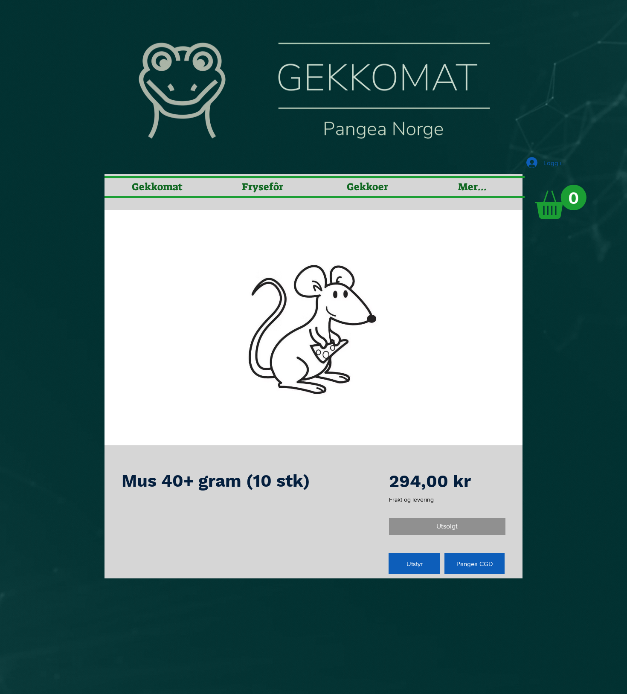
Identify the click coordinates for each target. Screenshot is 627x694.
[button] (560, 202)
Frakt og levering (411, 499)
